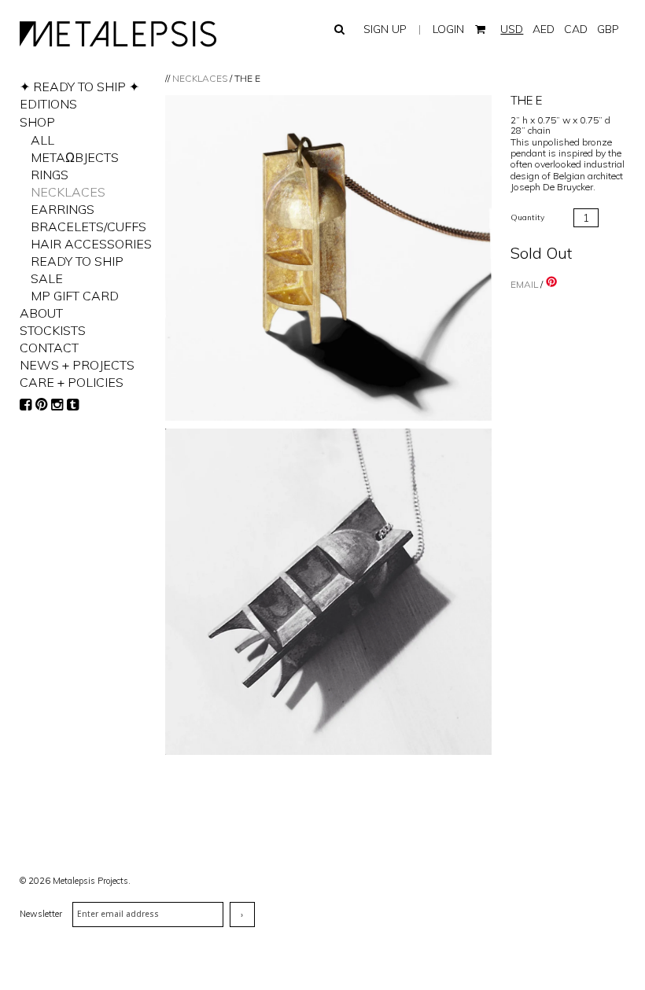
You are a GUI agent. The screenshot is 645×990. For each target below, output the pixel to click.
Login (448, 29)
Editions (48, 104)
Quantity (527, 217)
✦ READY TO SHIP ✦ (79, 86)
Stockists (53, 330)
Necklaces (199, 78)
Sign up (385, 29)
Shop (37, 122)
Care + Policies (71, 382)
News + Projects (77, 365)
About (41, 313)
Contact (49, 347)
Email (524, 284)
